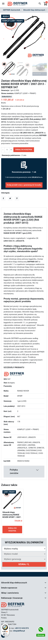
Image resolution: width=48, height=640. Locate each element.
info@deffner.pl (19, 631)
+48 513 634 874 (22, 628)
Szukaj (24, 564)
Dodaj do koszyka (23, 150)
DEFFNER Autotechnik (11, 10)
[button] (40, 4)
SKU (5, 379)
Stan (5, 383)
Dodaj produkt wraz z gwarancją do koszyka (24, 185)
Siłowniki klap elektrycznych (34, 10)
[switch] (5, 634)
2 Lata (23, 155)
